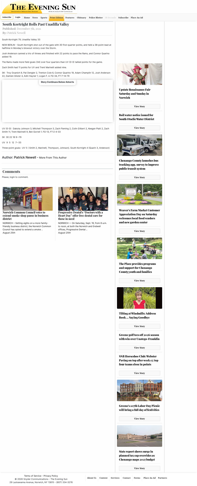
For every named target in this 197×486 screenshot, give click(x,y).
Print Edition (56, 17)
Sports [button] (44, 17)
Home (27, 17)
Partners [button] (163, 478)
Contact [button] (127, 478)
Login (17, 17)
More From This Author (53, 157)
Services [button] (115, 478)
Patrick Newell (25, 157)
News (35, 17)
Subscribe (6, 17)
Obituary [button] (81, 17)
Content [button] (103, 478)
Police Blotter (96, 17)
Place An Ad (137, 17)
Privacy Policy (51, 475)
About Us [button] (92, 478)
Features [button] (69, 17)
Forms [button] (137, 478)
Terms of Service (32, 475)
